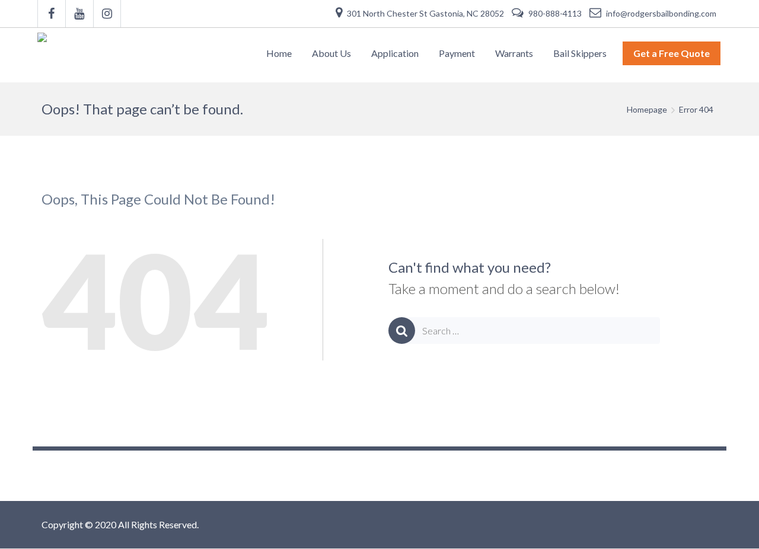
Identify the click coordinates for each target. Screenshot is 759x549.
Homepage (647, 109)
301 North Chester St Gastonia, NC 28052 (425, 13)
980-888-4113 (555, 13)
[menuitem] (279, 53)
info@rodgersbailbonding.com (660, 13)
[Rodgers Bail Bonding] (45, 55)
